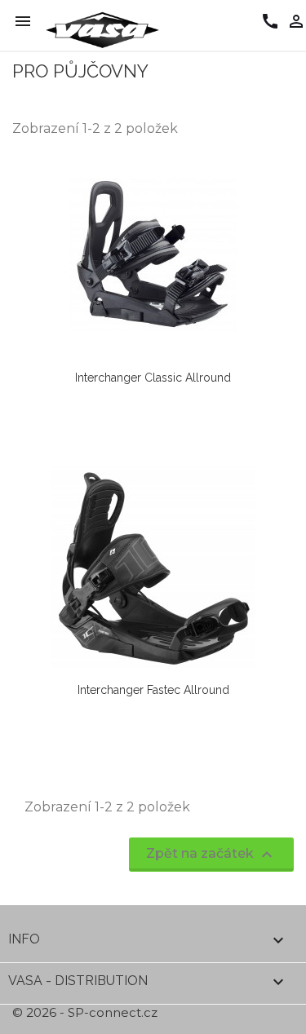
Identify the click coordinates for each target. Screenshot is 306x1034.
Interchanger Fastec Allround (153, 689)
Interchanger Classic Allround (153, 377)
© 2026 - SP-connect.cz (84, 1012)
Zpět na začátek (211, 854)
